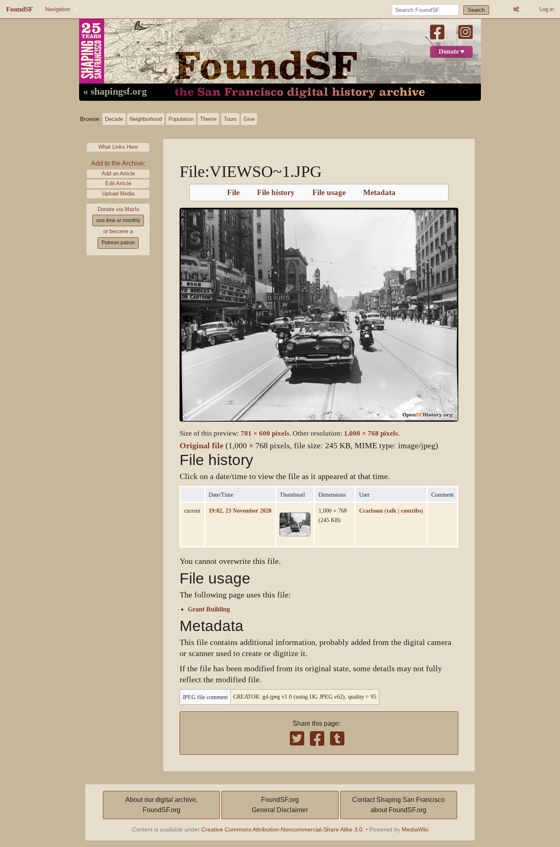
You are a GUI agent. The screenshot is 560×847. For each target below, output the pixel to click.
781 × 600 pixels (265, 433)
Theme (208, 119)
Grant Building (209, 609)
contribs (411, 510)
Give (249, 119)
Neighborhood (146, 119)
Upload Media (118, 194)
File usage (329, 192)
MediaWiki (415, 829)
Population (180, 119)
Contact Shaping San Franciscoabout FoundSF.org (398, 805)
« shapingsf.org (115, 91)
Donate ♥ (451, 51)
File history (276, 192)
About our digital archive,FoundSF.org (161, 805)
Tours (230, 119)
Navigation (57, 9)
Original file (201, 445)
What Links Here (118, 147)
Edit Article (118, 183)
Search (476, 10)
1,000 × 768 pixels (371, 433)
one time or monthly (118, 220)
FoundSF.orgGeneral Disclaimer (280, 805)
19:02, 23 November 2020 (240, 510)
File (233, 192)
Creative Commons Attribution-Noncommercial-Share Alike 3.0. (282, 829)
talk (391, 510)
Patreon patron (118, 242)
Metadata (379, 192)
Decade (114, 119)
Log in (547, 9)
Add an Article (118, 173)
